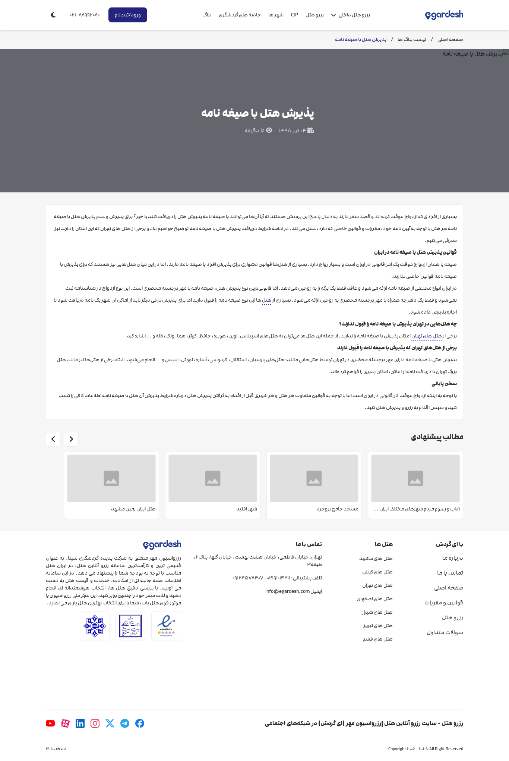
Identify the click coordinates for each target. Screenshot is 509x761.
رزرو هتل (315, 15)
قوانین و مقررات (443, 602)
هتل (266, 300)
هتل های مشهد (375, 558)
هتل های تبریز (377, 625)
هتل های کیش (377, 572)
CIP (294, 15)
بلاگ (206, 15)
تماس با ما (450, 573)
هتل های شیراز (377, 612)
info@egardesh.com (287, 591)
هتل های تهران (426, 336)
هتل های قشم (377, 639)
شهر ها (276, 15)
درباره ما (452, 558)
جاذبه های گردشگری (240, 15)
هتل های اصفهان (374, 599)
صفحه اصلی (448, 588)
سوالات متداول (445, 632)
